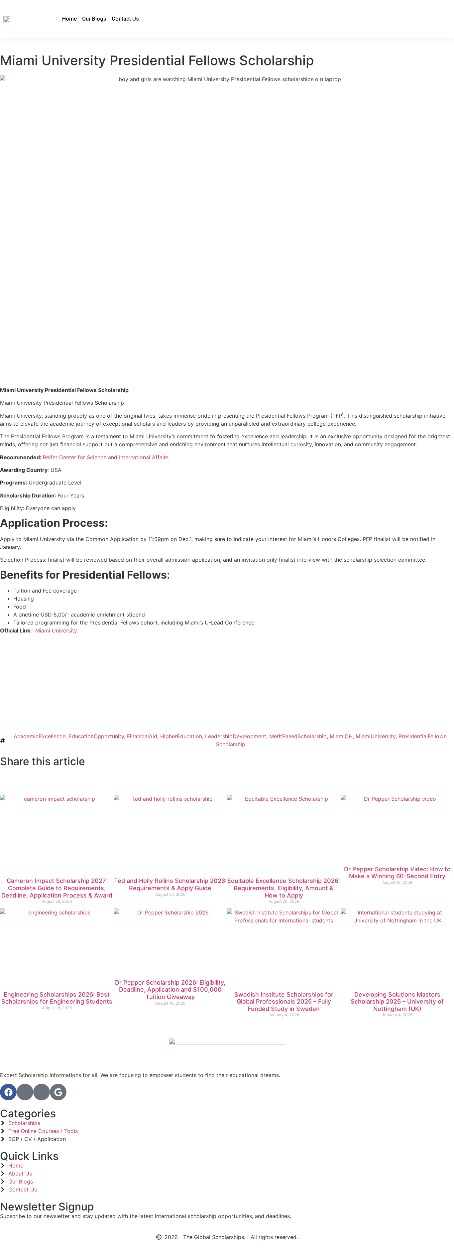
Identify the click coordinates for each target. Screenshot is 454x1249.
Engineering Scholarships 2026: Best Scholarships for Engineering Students (56, 998)
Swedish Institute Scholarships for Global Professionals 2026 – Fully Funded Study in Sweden (283, 1001)
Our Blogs (94, 19)
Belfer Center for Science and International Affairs (106, 457)
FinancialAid (142, 736)
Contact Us (125, 19)
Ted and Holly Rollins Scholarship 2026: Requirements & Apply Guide (170, 884)
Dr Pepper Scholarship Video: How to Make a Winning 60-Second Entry (397, 873)
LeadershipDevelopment (235, 736)
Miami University (56, 630)
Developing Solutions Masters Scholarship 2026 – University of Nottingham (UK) (397, 1001)
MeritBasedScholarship (298, 736)
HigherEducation (181, 736)
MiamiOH (341, 736)
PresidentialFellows (422, 736)
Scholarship (230, 744)
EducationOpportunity (96, 736)
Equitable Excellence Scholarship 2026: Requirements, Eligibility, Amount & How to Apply (283, 888)
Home (69, 19)
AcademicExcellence (39, 736)
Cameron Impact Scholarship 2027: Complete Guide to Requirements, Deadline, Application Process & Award (56, 888)
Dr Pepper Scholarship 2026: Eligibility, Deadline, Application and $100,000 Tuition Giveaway (170, 989)
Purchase (31, 713)
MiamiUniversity (376, 736)
